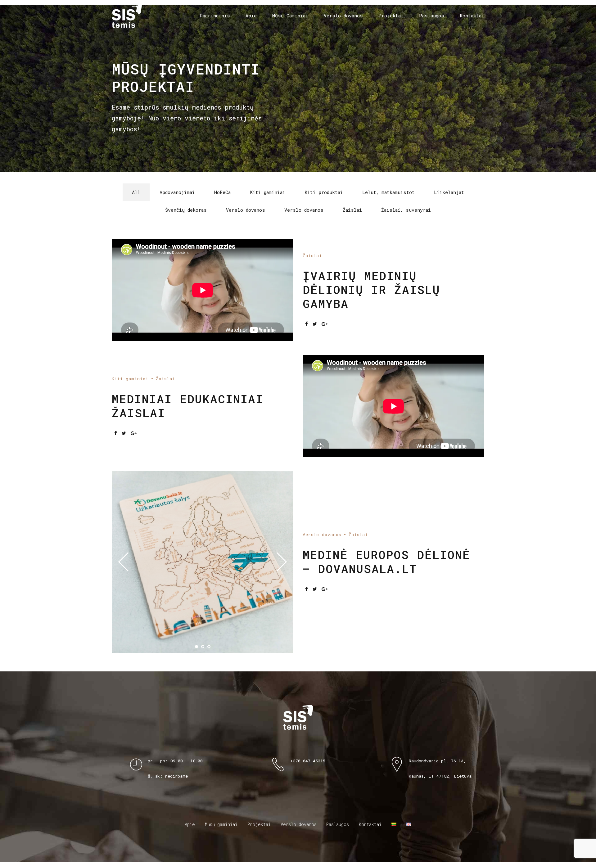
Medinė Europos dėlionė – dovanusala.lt (386, 561)
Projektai (391, 15)
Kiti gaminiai (130, 378)
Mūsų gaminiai (221, 824)
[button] (128, 561)
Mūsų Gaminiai (290, 15)
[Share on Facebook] (306, 324)
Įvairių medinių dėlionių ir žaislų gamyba (371, 289)
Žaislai (312, 255)
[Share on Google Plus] (324, 324)
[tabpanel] (202, 562)
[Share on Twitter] (315, 324)
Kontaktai (472, 15)
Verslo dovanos (343, 15)
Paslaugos (431, 15)
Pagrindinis (215, 15)
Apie (251, 15)
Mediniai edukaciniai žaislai (187, 405)
